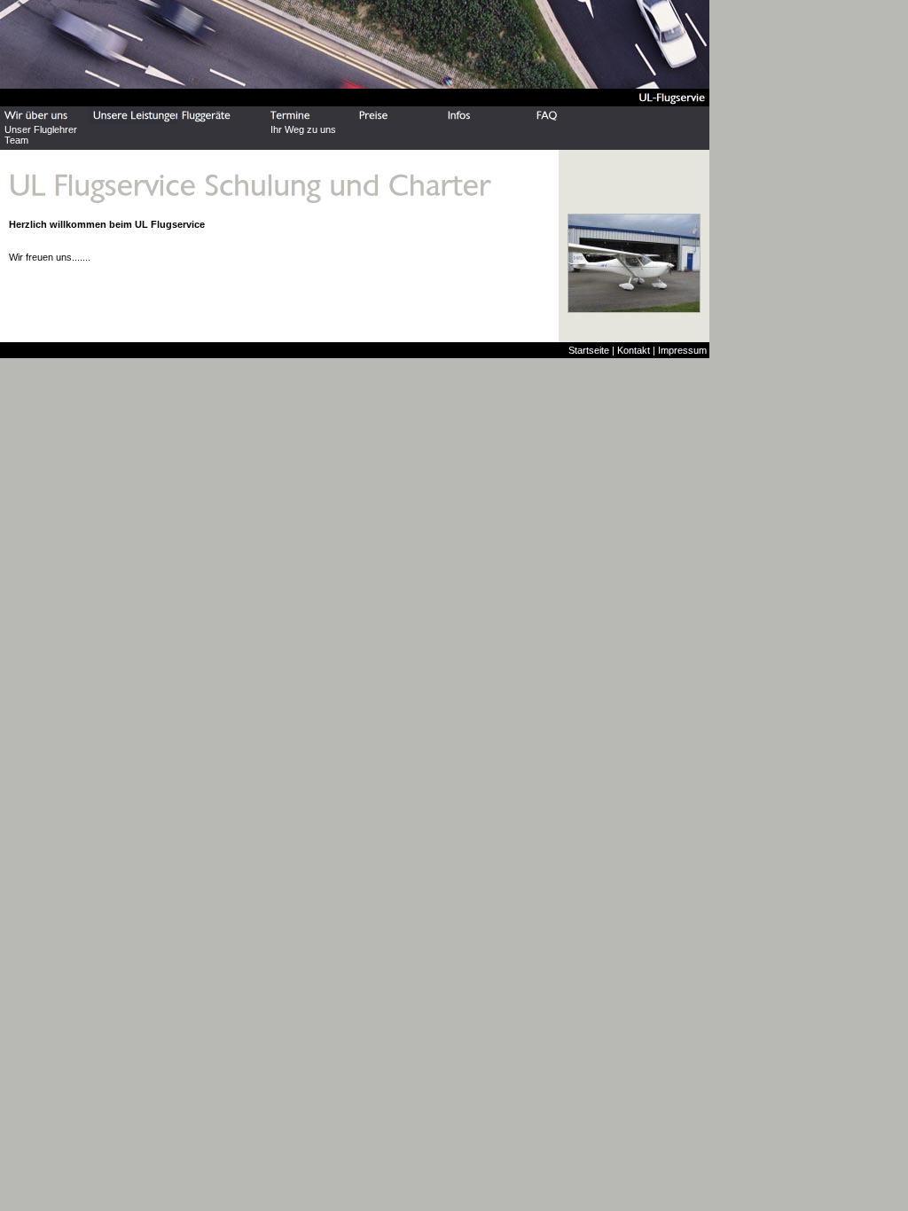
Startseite (588, 350)
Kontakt (633, 350)
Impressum (682, 350)
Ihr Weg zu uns (303, 129)
